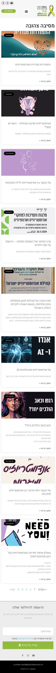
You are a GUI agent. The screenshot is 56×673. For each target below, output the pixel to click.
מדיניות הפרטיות (25, 638)
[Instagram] (7, 3)
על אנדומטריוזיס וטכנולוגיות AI (34, 370)
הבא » (12, 589)
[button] (26, 11)
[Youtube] (12, 3)
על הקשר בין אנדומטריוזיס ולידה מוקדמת (28, 183)
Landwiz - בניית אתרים (28, 669)
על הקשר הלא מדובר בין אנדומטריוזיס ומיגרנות (30, 492)
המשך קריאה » (45, 81)
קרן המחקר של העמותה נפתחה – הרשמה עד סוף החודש (28, 243)
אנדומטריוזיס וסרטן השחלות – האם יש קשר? (29, 125)
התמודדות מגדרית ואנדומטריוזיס (33, 65)
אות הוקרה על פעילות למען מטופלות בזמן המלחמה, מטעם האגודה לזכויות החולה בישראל (30, 304)
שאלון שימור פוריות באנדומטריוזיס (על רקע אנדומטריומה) (29, 554)
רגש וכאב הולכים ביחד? (38, 425)
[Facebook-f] (3, 3)
